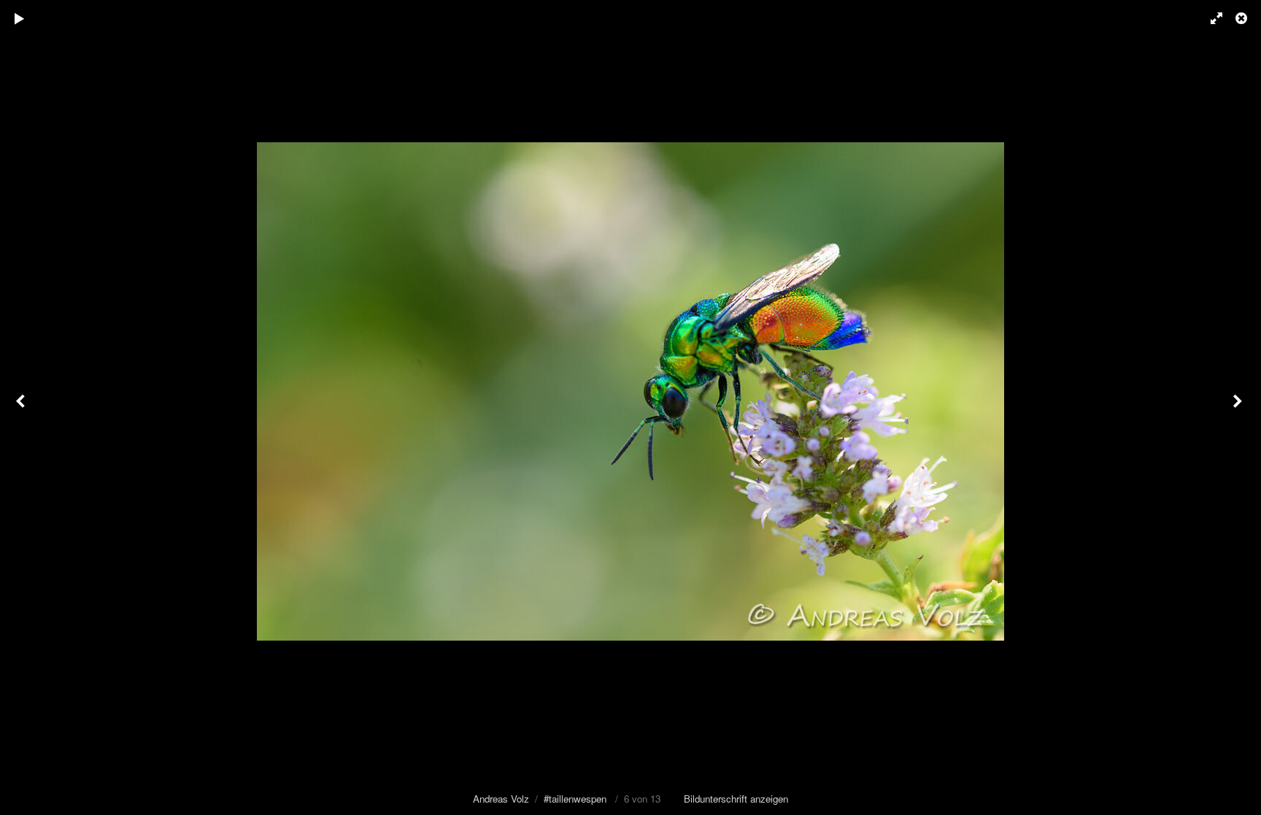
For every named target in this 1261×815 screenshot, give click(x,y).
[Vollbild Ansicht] (1210, 18)
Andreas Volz (501, 799)
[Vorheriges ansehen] (22, 407)
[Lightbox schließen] (1243, 18)
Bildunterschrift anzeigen (736, 799)
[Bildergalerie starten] (19, 18)
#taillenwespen (575, 799)
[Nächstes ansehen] (1239, 407)
